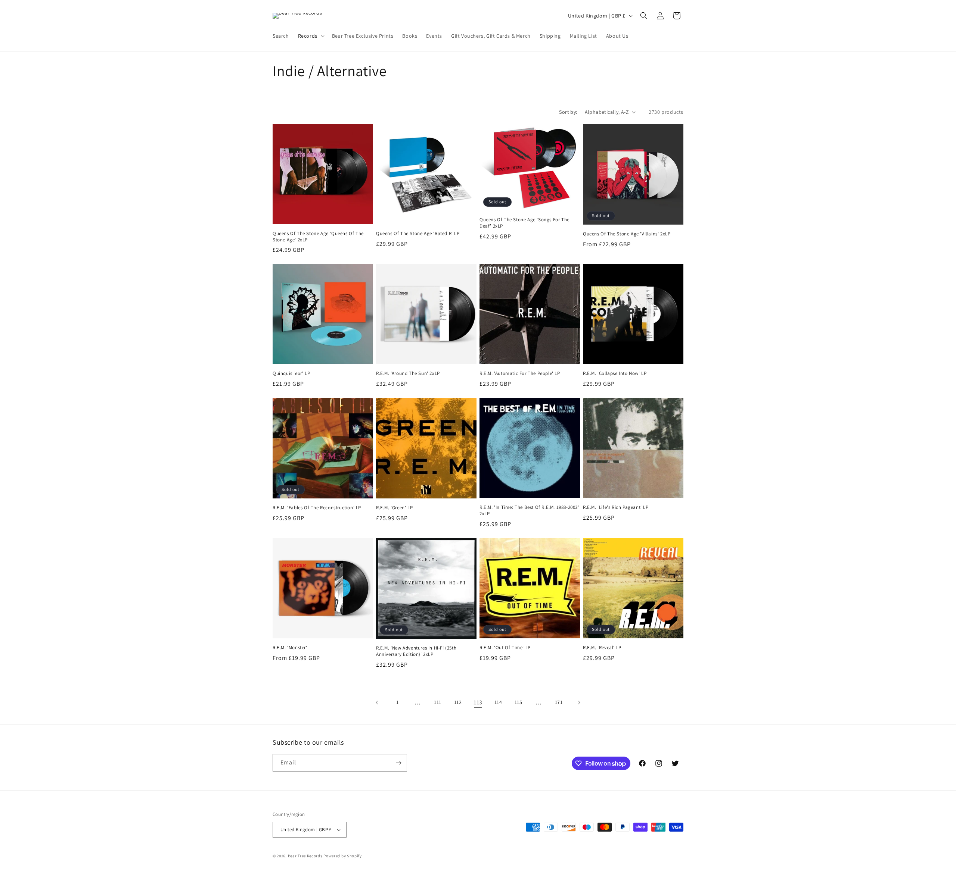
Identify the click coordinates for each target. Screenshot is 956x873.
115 (518, 702)
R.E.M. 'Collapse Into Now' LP (614, 373)
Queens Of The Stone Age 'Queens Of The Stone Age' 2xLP (318, 237)
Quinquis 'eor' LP (291, 373)
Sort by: (568, 112)
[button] (311, 36)
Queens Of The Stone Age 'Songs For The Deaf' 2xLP (524, 223)
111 (437, 702)
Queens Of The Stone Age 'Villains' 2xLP (626, 234)
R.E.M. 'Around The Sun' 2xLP (408, 373)
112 (458, 702)
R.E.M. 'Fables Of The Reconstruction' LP (317, 508)
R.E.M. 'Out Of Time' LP (505, 648)
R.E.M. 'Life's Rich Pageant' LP (616, 507)
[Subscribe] (398, 763)
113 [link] (478, 702)
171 (559, 702)
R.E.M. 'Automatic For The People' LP (519, 373)
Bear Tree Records (305, 855)
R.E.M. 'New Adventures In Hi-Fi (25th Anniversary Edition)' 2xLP (416, 651)
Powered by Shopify (342, 855)
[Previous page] (377, 702)
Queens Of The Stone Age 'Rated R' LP (418, 234)
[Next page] (579, 702)
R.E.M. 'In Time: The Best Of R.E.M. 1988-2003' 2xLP (529, 510)
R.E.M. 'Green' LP (394, 508)
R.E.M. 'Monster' (290, 648)
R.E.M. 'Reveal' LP (602, 648)
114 (498, 702)
